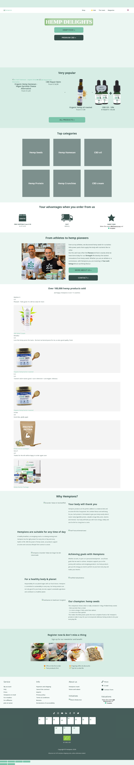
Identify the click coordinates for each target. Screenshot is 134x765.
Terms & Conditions (42, 697)
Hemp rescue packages (21, 448)
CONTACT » (83, 278)
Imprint (38, 692)
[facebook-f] (71, 713)
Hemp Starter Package (21, 487)
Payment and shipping (43, 687)
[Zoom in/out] (26, 761)
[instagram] (59, 713)
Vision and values (74, 689)
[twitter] (79, 713)
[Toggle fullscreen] (19, 761)
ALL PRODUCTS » (67, 120)
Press (5, 692)
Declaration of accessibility (45, 703)
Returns (38, 700)
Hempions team (74, 687)
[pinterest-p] (75, 713)
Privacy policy (40, 695)
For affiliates (8, 700)
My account (7, 687)
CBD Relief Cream (19, 333)
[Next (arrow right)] (11, 764)
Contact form (108, 690)
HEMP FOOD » (69, 30)
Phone (106, 682)
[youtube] (63, 713)
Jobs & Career (8, 703)
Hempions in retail (10, 695)
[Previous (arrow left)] (3, 764)
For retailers (8, 697)
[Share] (11, 761)
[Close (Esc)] (3, 761)
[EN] (128, 10)
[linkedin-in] (67, 713)
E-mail (106, 686)
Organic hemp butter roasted (23, 372)
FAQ (5, 689)
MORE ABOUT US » (83, 270)
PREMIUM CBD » (69, 37)
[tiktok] (55, 713)
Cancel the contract (42, 689)
